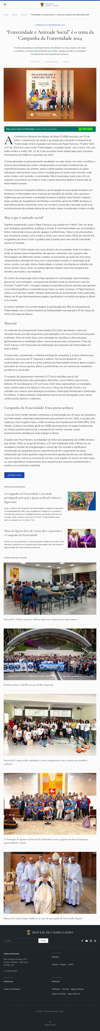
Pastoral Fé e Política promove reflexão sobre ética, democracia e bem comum (40, 619)
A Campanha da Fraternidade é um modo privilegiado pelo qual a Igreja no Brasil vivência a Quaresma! (32, 498)
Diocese (66, 62)
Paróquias (8, 982)
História (55, 964)
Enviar (43, 940)
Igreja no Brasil (77, 989)
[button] (5, 4)
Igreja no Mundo (59, 994)
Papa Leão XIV (74, 994)
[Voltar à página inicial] (50, 4)
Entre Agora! (87, 129)
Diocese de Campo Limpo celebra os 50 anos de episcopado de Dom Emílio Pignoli (43, 918)
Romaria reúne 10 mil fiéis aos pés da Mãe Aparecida (28, 684)
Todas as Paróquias (12, 989)
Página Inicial (15, 475)
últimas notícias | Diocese (15, 558)
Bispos (63, 964)
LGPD (70, 964)
